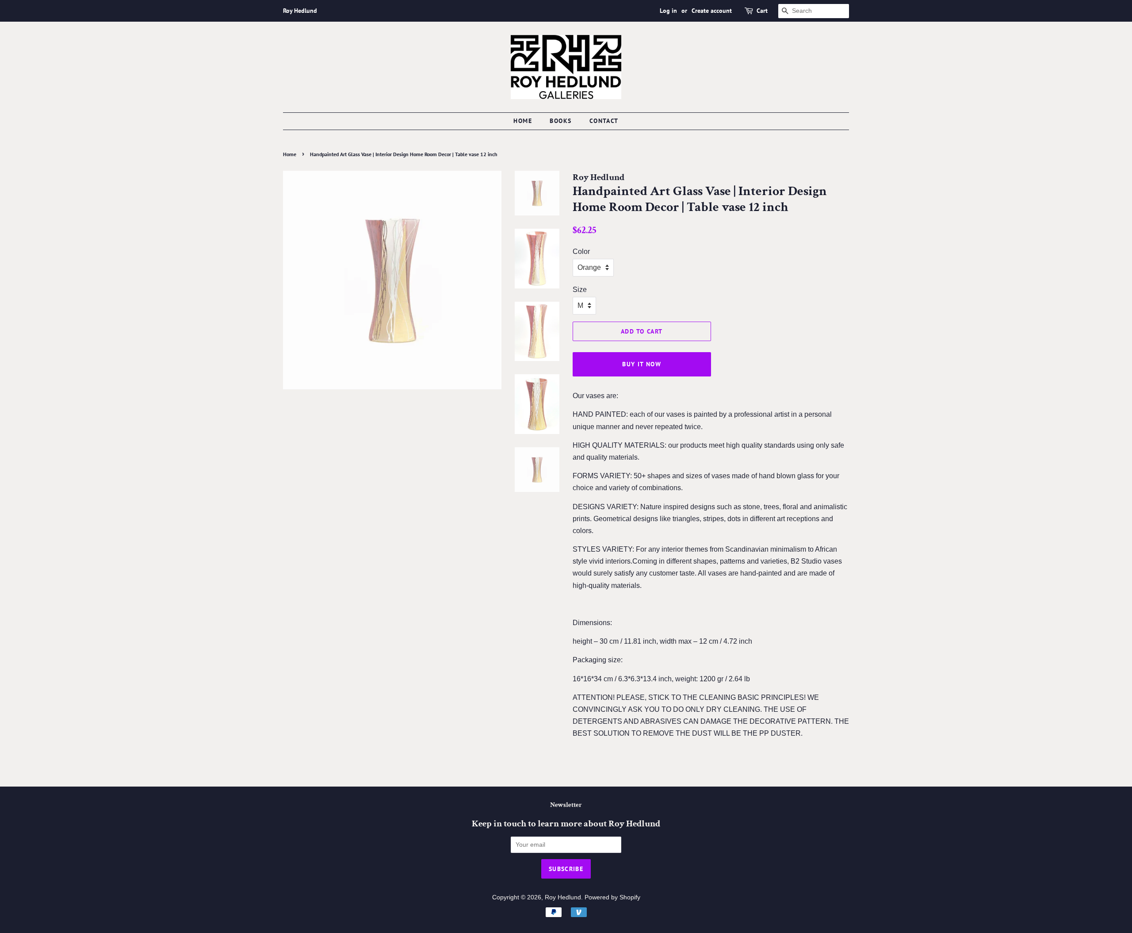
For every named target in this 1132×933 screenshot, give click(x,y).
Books (560, 121)
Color (581, 251)
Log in (668, 11)
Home (522, 121)
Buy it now (641, 364)
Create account (712, 11)
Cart (762, 11)
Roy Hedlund (563, 897)
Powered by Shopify (612, 897)
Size (580, 289)
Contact (604, 121)
